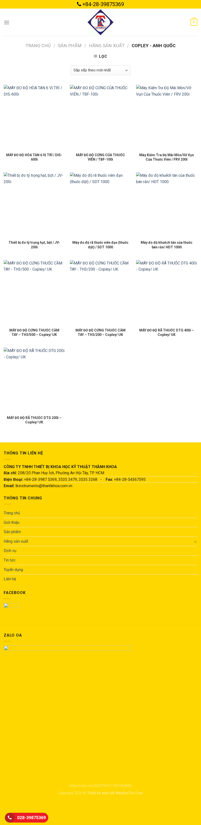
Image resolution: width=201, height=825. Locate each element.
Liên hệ (10, 579)
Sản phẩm (70, 45)
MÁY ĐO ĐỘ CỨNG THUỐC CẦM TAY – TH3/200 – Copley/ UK (100, 332)
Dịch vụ (10, 550)
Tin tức (9, 560)
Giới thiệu (11, 522)
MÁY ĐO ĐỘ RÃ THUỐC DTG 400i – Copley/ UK (166, 332)
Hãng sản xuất (107, 45)
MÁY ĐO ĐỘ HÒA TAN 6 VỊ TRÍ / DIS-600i (34, 157)
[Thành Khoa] (100, 22)
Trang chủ (38, 45)
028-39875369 (31, 817)
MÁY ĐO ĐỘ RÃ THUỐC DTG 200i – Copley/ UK (34, 420)
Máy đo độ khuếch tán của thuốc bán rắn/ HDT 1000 (166, 245)
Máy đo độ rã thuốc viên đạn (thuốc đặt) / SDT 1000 (100, 245)
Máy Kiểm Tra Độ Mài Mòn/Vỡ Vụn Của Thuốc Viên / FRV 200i (166, 157)
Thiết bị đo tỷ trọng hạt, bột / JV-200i (34, 245)
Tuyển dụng (13, 569)
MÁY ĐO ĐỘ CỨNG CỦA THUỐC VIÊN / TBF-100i (100, 157)
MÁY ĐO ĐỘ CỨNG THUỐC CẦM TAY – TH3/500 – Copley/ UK (34, 332)
